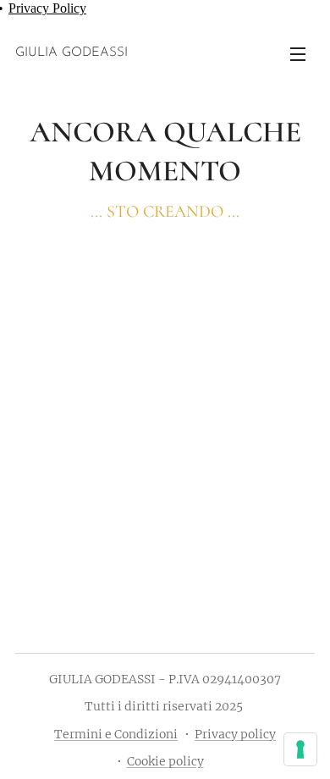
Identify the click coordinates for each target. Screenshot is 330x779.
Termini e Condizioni (116, 734)
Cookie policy (165, 761)
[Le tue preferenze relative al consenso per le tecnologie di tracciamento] (300, 749)
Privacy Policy (47, 8)
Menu (298, 53)
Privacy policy (235, 734)
